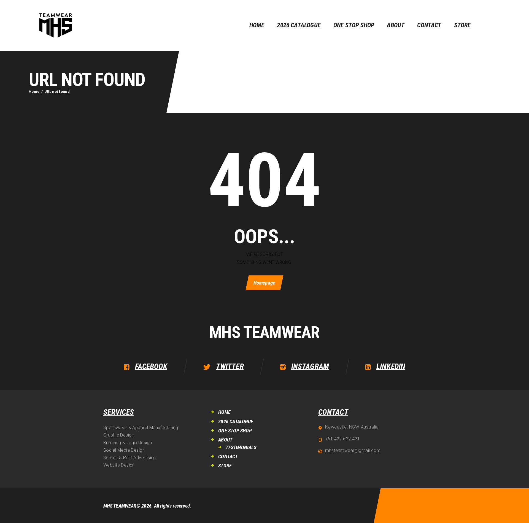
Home (34, 92)
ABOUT (225, 440)
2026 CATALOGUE (235, 421)
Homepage (264, 283)
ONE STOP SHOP (235, 430)
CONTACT (227, 456)
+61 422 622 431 (342, 438)
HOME (224, 412)
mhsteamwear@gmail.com (352, 450)
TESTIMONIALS (241, 447)
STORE (225, 465)
